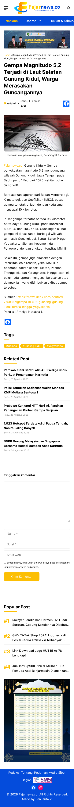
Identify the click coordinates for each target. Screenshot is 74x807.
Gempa (12, 345)
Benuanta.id (43, 799)
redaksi (11, 103)
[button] (68, 8)
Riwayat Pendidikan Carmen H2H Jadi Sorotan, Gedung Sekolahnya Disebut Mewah (39, 624)
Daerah (31, 21)
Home (7, 55)
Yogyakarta (56, 345)
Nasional (12, 21)
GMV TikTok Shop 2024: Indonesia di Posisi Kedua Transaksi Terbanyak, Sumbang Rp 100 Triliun (39, 640)
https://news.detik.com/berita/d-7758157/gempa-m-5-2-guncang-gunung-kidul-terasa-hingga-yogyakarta (34, 302)
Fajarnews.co (13, 165)
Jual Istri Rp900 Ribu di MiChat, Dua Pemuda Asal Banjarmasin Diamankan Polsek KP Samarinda (39, 670)
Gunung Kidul (32, 345)
